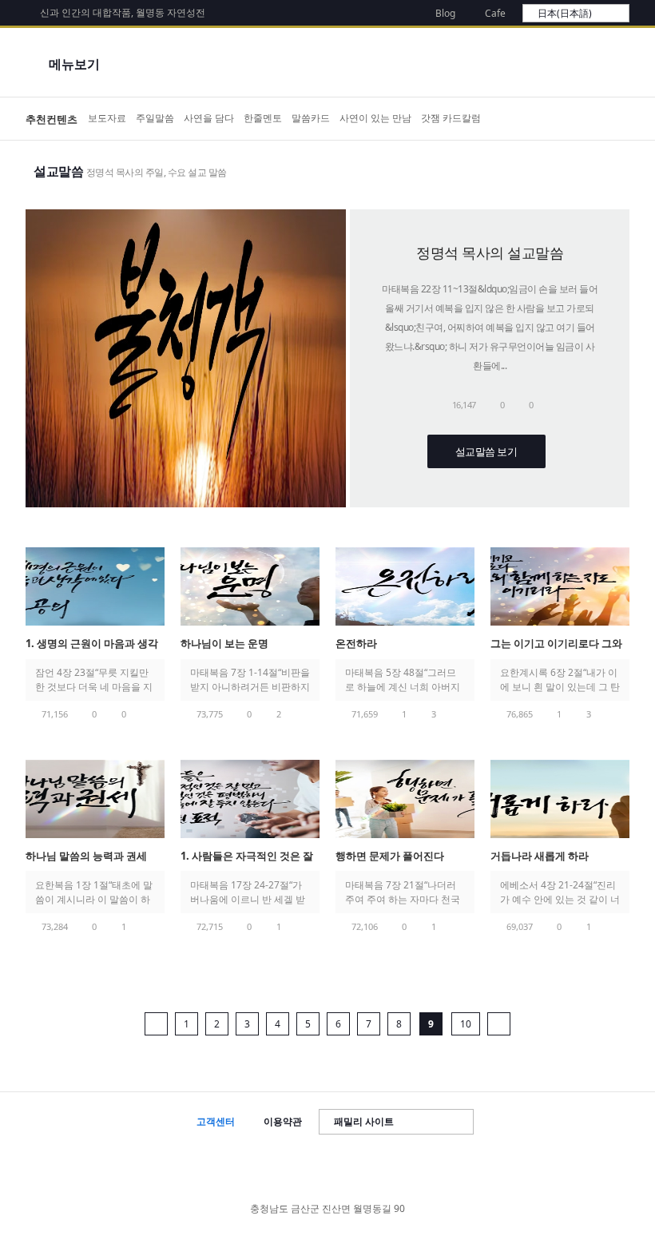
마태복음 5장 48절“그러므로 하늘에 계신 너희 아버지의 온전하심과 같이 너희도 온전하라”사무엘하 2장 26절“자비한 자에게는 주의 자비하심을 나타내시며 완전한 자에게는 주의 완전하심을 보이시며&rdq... (405, 680)
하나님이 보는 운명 (226, 643)
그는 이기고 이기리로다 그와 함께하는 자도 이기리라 (556, 644)
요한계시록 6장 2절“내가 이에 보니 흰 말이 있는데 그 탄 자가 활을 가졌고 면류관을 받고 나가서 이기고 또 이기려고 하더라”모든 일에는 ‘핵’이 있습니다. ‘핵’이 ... (560, 680)
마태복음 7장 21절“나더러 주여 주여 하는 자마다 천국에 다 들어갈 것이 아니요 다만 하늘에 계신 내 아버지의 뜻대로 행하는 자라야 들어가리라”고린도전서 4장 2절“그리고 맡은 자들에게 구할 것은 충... (403, 892)
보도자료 (107, 118)
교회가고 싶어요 (611, 119)
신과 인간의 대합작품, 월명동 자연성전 (122, 12)
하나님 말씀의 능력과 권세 (86, 856)
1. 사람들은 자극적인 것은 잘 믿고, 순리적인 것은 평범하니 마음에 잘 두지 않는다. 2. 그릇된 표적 (250, 857)
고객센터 (215, 1121)
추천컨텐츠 (51, 119)
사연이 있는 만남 (375, 118)
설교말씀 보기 (486, 451)
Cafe (495, 13)
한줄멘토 (263, 118)
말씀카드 (311, 118)
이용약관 (283, 1121)
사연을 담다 (209, 118)
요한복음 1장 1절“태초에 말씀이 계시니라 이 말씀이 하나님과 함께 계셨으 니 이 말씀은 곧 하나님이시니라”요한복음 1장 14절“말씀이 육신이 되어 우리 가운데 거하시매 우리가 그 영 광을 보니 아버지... (94, 892)
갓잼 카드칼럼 (451, 118)
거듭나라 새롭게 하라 (539, 856)
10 (465, 1024)
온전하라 (356, 643)
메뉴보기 (74, 64)
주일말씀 (155, 118)
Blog (445, 13)
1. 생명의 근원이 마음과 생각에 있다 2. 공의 (92, 644)
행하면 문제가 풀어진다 (389, 856)
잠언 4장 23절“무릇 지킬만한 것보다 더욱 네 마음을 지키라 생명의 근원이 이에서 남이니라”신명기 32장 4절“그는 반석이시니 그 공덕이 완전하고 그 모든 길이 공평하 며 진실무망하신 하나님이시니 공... (94, 680)
